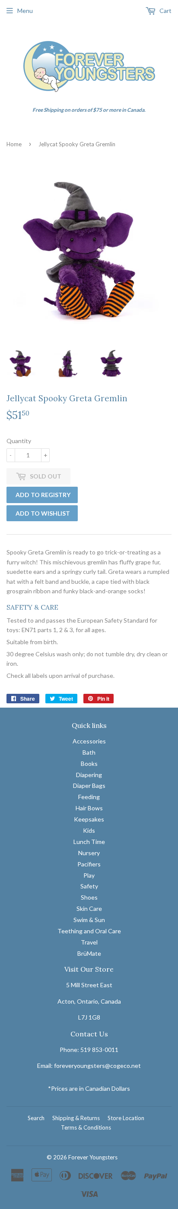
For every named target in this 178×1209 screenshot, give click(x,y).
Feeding (89, 796)
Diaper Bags (89, 785)
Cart (165, 10)
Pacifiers (89, 864)
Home (14, 144)
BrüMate (89, 953)
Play (89, 875)
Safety (89, 886)
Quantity (18, 440)
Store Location (126, 1118)
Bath (89, 752)
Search (36, 1118)
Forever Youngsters (93, 1157)
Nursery (89, 852)
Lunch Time (89, 841)
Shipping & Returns (76, 1118)
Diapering (89, 774)
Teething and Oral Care (89, 931)
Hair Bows (89, 808)
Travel (89, 942)
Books (89, 763)
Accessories (89, 741)
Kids (89, 830)
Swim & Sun (89, 919)
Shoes (89, 897)
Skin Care (89, 908)
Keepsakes (89, 819)
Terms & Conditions (86, 1127)
